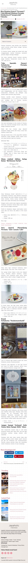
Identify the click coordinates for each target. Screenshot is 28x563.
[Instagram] (5, 553)
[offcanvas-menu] (3, 4)
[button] (25, 41)
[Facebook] (2, 553)
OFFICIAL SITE (7, 156)
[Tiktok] (8, 553)
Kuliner (5, 8)
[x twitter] (11, 553)
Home (2, 8)
